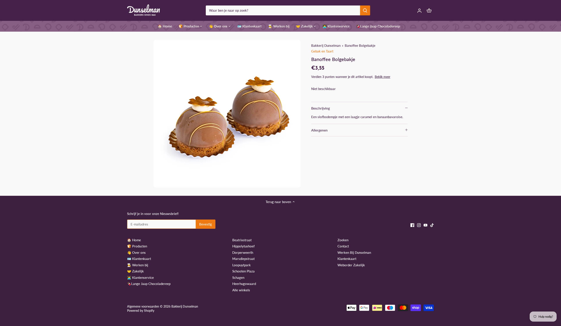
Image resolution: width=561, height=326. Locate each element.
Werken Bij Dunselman (354, 252)
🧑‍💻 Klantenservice (140, 277)
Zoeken (342, 240)
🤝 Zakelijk (135, 271)
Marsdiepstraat (243, 259)
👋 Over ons (136, 252)
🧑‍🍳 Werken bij (137, 265)
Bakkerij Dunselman (326, 45)
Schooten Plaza (243, 271)
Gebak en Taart (322, 51)
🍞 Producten (137, 246)
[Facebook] (412, 224)
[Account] (419, 10)
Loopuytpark (241, 265)
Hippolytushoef (243, 246)
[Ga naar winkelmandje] (429, 10)
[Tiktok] (432, 224)
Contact (343, 246)
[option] (227, 113)
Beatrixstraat (242, 240)
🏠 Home (134, 240)
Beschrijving (320, 108)
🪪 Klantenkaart (139, 259)
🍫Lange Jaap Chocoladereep (148, 284)
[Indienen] (365, 10)
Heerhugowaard (244, 284)
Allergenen (319, 130)
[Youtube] (425, 224)
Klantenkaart (346, 259)
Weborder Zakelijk (351, 265)
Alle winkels (241, 290)
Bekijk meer (382, 77)
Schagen (238, 277)
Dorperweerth (242, 252)
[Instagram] (419, 224)
